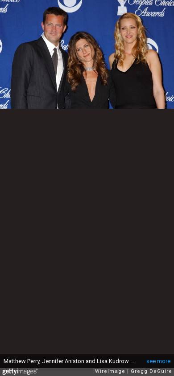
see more (158, 361)
